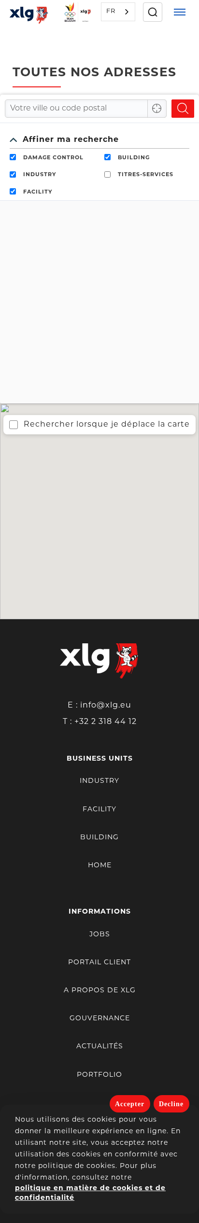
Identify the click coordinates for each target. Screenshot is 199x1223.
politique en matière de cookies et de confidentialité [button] (90, 1193)
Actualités (99, 1046)
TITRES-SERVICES (145, 175)
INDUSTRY (39, 175)
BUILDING (134, 158)
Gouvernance (100, 1018)
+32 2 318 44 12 (105, 722)
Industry (99, 781)
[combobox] (118, 11)
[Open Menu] (179, 12)
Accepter (129, 1104)
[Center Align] (157, 108)
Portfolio (99, 1075)
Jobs (99, 934)
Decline (171, 1104)
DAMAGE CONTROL (53, 158)
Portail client (99, 962)
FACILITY (37, 192)
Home (100, 865)
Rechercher (182, 108)
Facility (99, 809)
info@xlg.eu (105, 705)
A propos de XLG (100, 990)
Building (99, 837)
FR (110, 11)
